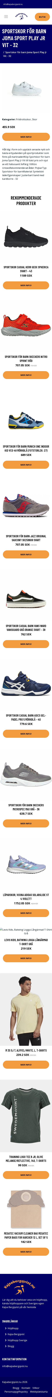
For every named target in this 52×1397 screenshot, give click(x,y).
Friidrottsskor (23, 119)
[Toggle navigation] (6, 16)
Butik (42, 16)
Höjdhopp (13, 1328)
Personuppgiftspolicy (16, 1391)
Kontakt (26, 1388)
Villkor (35, 1388)
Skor (34, 119)
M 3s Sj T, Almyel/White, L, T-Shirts (26, 1050)
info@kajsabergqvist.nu (13, 4)
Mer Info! (26, 136)
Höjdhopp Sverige (17, 1340)
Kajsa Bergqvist (16, 1334)
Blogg (11, 1346)
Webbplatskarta (39, 1391)
